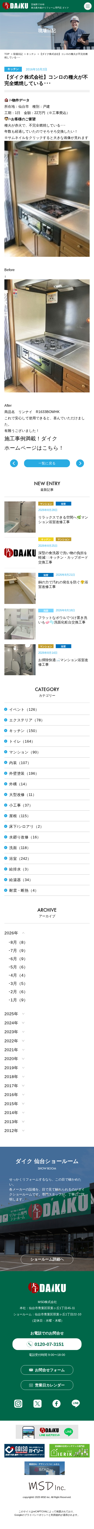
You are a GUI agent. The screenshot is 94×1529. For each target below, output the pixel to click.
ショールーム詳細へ (47, 1259)
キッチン (31, 54)
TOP (6, 54)
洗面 (46, 610)
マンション (46, 504)
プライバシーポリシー (36, 1515)
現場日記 (18, 54)
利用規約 (56, 1515)
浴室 (63, 504)
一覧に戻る (47, 463)
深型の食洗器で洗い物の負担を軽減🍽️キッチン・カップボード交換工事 (63, 557)
